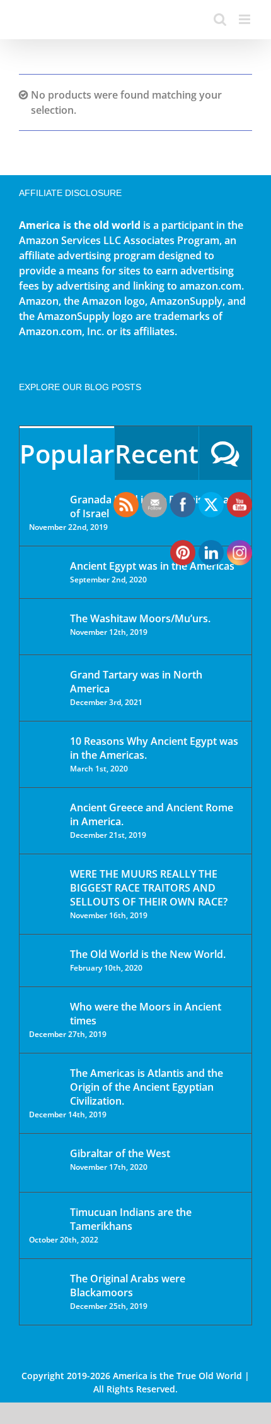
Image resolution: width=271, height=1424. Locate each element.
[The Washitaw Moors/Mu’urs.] (45, 626)
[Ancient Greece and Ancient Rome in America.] (45, 817)
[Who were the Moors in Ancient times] (45, 1008)
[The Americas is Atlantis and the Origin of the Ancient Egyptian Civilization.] (45, 1082)
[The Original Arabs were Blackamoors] (45, 1290)
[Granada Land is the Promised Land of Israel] (45, 501)
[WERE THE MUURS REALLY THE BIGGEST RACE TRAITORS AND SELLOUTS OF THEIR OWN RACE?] (45, 891)
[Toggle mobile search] (220, 19)
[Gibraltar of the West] (45, 1162)
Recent (157, 453)
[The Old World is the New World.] (45, 959)
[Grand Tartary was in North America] (45, 684)
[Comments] (225, 453)
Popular (67, 453)
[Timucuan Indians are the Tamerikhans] (45, 1215)
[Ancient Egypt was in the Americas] (45, 568)
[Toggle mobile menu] (245, 19)
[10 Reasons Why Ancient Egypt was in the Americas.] (45, 754)
